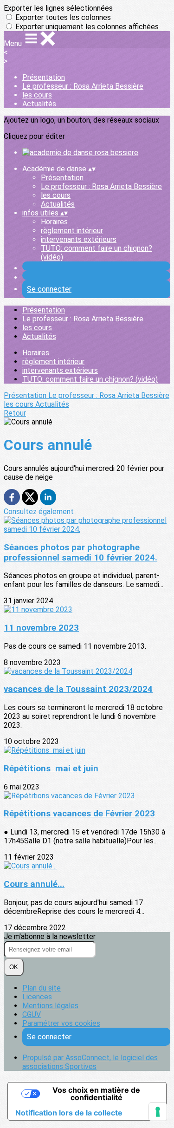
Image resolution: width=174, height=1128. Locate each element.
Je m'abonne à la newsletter (50, 936)
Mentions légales (50, 1005)
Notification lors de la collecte (68, 1112)
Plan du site (41, 988)
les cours (37, 95)
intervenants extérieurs (78, 239)
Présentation (43, 77)
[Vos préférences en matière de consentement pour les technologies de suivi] (158, 1112)
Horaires (54, 221)
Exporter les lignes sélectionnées (58, 8)
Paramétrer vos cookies (61, 1023)
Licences (37, 996)
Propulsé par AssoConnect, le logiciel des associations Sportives (90, 1062)
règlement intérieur (72, 230)
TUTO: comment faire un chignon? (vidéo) (90, 379)
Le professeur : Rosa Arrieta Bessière (82, 86)
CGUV (31, 1014)
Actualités (39, 103)
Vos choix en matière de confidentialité (96, 1093)
